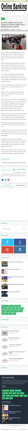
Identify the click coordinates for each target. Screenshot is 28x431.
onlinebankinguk (21, 169)
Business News (6, 390)
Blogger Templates (5, 429)
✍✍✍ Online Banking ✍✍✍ (15, 425)
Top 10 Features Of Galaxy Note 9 (15, 344)
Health (13, 308)
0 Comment (18, 29)
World (14, 313)
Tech (7, 313)
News (11, 311)
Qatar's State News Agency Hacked (16, 284)
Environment (4, 308)
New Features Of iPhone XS (14, 269)
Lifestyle (21, 308)
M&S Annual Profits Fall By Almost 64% (16, 358)
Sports (3, 313)
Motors (7, 311)
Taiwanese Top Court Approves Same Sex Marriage (17, 352)
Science (20, 311)
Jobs (17, 308)
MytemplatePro (24, 429)
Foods (9, 308)
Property (16, 311)
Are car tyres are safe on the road (15, 261)
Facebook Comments (21, 185)
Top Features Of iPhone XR (14, 291)
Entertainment (18, 390)
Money (3, 311)
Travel (3, 18)
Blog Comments (7, 185)
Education (12, 390)
